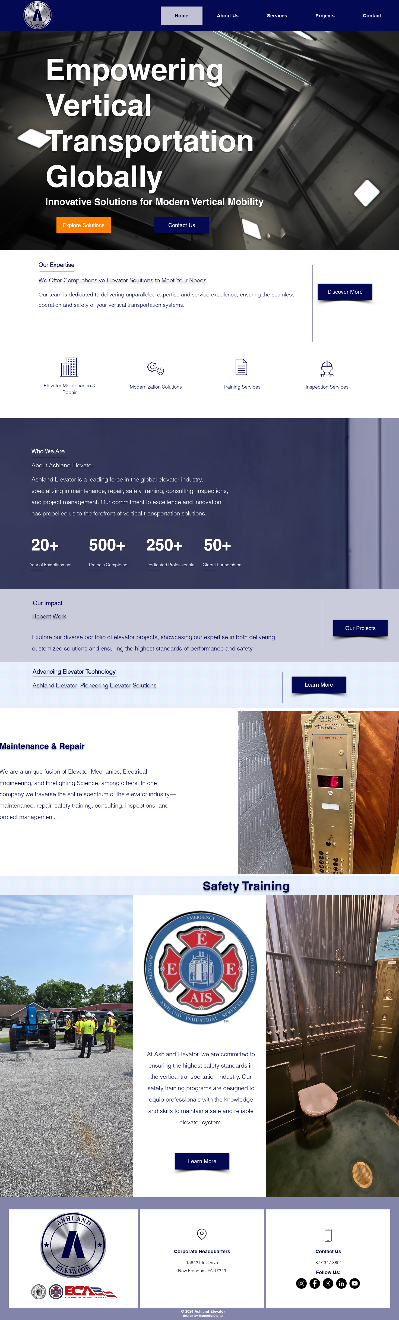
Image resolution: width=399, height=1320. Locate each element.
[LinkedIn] (341, 1283)
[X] (328, 1283)
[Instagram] (301, 1283)
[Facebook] (314, 1283)
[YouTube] (354, 1283)
